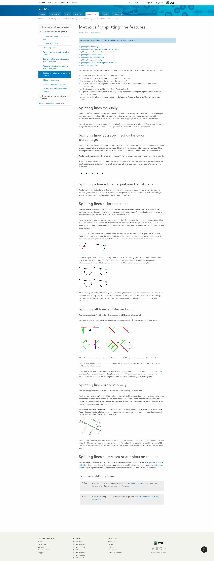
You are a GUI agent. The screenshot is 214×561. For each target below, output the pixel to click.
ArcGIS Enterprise (79, 547)
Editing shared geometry (52, 80)
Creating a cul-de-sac (51, 43)
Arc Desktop (45, 2)
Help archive (96, 33)
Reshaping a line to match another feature (56, 53)
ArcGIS (75, 550)
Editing (53, 18)
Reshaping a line (49, 48)
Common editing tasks (88, 18)
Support (41, 552)
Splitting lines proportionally (91, 60)
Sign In (149, 2)
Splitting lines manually (89, 46)
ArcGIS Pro (65, 2)
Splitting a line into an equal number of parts (97, 52)
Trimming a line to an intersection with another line (55, 67)
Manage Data (92, 14)
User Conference (114, 550)
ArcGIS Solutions (79, 555)
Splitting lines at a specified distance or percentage (99, 49)
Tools (105, 14)
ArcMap (74, 2)
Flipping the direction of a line (54, 84)
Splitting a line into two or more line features (56, 74)
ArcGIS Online (78, 542)
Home (42, 14)
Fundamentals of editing (68, 18)
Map (67, 14)
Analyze (78, 14)
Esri (171, 2)
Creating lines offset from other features (55, 90)
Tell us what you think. (160, 553)
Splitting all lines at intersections (92, 57)
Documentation (44, 550)
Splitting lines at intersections (91, 54)
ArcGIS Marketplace (80, 558)
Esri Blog (111, 547)
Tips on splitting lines (88, 65)
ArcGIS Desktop (79, 544)
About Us (111, 542)
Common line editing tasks (109, 18)
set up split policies (138, 483)
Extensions (118, 14)
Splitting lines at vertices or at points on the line (98, 62)
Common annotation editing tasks (52, 103)
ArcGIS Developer (79, 552)
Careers (111, 544)
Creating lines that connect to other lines (56, 37)
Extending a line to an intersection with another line (56, 60)
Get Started (55, 14)
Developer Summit (115, 552)
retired (95, 40)
